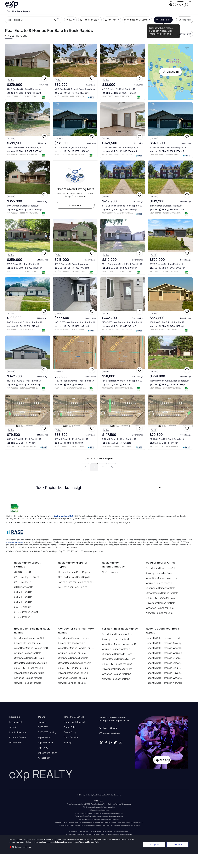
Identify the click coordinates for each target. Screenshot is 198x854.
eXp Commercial (45, 742)
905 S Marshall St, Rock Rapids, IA (24, 322)
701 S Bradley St (23, 572)
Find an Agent (15, 722)
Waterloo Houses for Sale (28, 677)
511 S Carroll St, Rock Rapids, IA (166, 205)
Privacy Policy (70, 727)
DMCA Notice (99, 801)
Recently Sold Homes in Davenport (164, 672)
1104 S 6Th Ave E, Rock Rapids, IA (24, 380)
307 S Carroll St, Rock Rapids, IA (71, 264)
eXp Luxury (43, 748)
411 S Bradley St (22, 582)
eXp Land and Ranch (47, 753)
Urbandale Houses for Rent (117, 654)
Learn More (134, 825)
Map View (186, 19)
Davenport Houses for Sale (29, 672)
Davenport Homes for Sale (160, 603)
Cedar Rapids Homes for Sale (162, 593)
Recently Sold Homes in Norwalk (164, 682)
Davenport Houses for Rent (117, 668)
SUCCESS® (43, 727)
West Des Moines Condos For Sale (76, 648)
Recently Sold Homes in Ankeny (163, 643)
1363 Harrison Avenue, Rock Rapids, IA (122, 380)
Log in (180, 4)
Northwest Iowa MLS (63, 516)
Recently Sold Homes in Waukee (164, 653)
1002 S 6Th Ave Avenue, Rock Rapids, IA (75, 322)
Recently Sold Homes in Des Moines (164, 638)
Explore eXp (14, 717)
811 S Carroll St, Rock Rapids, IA (23, 264)
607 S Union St (22, 606)
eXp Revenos (44, 737)
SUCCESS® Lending (47, 732)
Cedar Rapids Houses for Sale (30, 662)
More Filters (164, 19)
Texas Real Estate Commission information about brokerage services (99, 816)
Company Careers (17, 737)
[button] (99, 487)
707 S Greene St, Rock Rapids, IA (166, 264)
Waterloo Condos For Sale (72, 677)
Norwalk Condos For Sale (72, 682)
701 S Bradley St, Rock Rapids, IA (24, 89)
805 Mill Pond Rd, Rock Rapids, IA (167, 439)
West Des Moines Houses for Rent (120, 644)
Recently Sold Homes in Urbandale (164, 658)
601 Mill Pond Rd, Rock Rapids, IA (71, 147)
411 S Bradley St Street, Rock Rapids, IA (75, 89)
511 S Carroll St (22, 616)
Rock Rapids (106, 458)
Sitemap (67, 742)
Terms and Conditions (74, 717)
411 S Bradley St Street (26, 577)
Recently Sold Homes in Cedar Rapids (164, 662)
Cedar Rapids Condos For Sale (74, 662)
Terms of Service (121, 804)
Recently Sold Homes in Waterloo (164, 677)
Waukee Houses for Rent (116, 649)
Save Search (185, 33)
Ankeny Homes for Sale (159, 573)
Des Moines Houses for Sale (29, 638)
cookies (19, 839)
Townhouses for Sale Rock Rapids (76, 582)
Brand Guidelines (71, 737)
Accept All (154, 844)
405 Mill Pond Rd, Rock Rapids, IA (24, 439)
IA (94, 458)
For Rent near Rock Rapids (72, 587)
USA (87, 458)
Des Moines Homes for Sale (161, 568)
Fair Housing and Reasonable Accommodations (99, 807)
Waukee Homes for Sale (159, 583)
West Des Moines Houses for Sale (32, 648)
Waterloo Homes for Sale (160, 607)
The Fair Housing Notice (133, 822)
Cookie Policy (70, 732)
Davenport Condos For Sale (73, 672)
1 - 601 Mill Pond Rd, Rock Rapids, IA (120, 147)
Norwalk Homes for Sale (159, 612)
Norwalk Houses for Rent (116, 678)
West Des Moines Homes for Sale (164, 578)
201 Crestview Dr (23, 587)
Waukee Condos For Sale (72, 653)
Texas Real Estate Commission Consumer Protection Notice (99, 819)
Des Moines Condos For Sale (74, 638)
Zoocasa (42, 722)
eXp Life (41, 717)
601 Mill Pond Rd (23, 592)
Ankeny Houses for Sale (27, 643)
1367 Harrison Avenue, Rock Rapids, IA (74, 380)
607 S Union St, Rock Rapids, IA (23, 205)
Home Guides (15, 742)
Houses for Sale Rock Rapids (74, 572)
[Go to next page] (112, 467)
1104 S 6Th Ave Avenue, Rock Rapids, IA (122, 322)
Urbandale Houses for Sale (29, 658)
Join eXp (13, 727)
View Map (173, 71)
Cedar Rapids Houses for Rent (118, 659)
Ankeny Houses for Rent (115, 639)
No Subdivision (110, 572)
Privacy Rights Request (74, 722)
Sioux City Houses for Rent (117, 664)
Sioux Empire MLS (14, 542)
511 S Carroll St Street (26, 611)
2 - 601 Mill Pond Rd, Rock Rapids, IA (168, 147)
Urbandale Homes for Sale (160, 588)
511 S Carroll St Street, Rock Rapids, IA (122, 205)
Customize (177, 844)
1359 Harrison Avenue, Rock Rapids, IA (169, 380)
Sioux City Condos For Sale (73, 667)
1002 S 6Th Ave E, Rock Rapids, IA (167, 322)
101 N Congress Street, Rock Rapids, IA (122, 264)
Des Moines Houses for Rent (118, 634)
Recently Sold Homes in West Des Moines (164, 648)
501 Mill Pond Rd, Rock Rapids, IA (71, 439)
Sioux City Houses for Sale (29, 667)
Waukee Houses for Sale (27, 653)
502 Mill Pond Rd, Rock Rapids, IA (119, 439)
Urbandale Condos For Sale (73, 658)
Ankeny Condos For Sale (71, 643)
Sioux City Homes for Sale (160, 598)
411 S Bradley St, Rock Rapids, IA (118, 89)
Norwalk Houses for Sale (27, 682)
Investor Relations (17, 732)
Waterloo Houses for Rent (116, 673)
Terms (81, 842)
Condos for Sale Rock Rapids (74, 577)
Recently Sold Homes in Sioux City (164, 667)
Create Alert (75, 205)
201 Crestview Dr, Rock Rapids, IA (24, 147)
